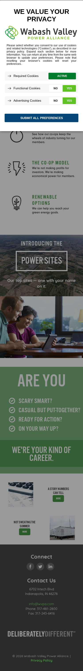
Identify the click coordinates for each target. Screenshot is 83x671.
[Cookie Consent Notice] (41, 65)
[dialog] (41, 65)
